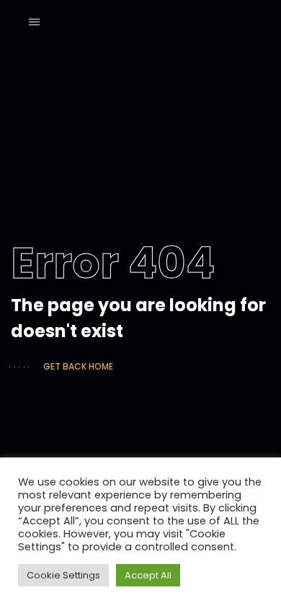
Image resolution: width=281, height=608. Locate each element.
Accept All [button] (148, 575)
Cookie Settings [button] (63, 575)
